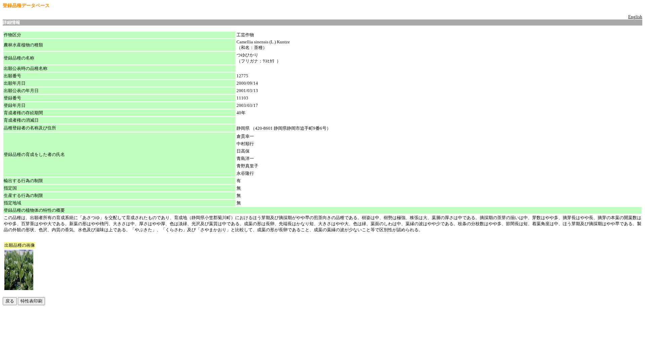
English (635, 16)
